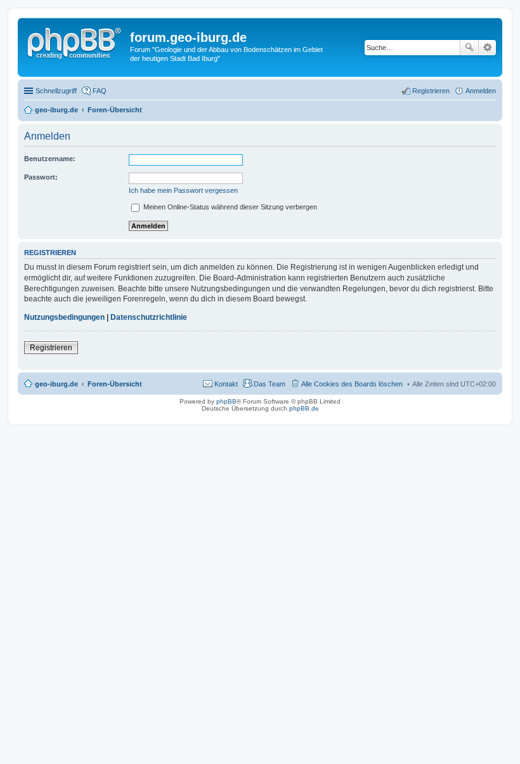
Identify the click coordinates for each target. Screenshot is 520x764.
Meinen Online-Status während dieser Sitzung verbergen (229, 207)
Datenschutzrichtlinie (148, 317)
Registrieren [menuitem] (431, 91)
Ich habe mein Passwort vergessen (183, 190)
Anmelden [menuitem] (480, 91)
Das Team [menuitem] (269, 384)
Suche (469, 47)
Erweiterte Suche (487, 47)
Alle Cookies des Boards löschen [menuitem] (352, 384)
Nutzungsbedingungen (64, 317)
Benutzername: (49, 158)
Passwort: (41, 177)
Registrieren (51, 347)
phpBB (226, 401)
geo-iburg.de (56, 384)
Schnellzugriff (56, 91)
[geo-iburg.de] (75, 41)
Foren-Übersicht (115, 384)
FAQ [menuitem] (100, 91)
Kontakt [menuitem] (226, 384)
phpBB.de (304, 408)
